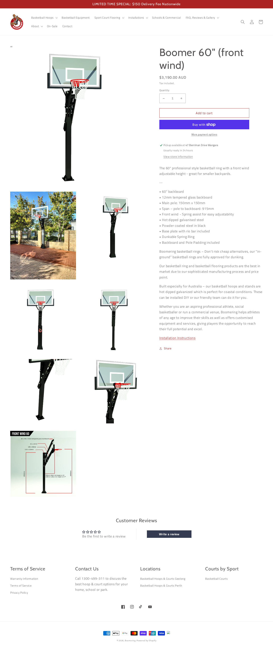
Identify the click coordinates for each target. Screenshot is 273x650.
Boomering (130, 640)
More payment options (204, 134)
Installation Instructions (177, 337)
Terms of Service (21, 585)
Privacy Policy (19, 592)
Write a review (169, 534)
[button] (44, 17)
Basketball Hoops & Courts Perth (161, 585)
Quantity (164, 90)
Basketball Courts (216, 579)
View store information (178, 156)
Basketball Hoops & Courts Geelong (163, 579)
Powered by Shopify (146, 640)
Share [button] (167, 348)
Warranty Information (24, 579)
